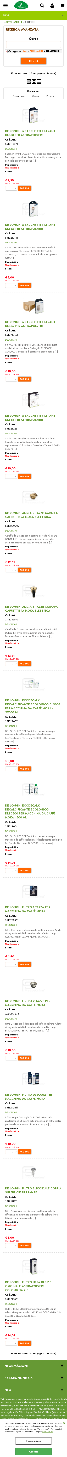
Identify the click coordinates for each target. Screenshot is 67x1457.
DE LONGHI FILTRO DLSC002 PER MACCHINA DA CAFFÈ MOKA (28, 1097)
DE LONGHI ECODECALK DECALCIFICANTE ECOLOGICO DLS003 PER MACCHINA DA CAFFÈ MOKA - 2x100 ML (32, 706)
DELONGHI (11, 149)
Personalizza (33, 1441)
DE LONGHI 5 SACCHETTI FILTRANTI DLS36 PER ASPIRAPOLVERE (30, 324)
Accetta (33, 1451)
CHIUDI (64, 1423)
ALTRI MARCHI (36, 51)
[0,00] (62, 5)
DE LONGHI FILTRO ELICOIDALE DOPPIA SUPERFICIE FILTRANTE (33, 1190)
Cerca (33, 38)
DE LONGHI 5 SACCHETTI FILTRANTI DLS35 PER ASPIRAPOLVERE (30, 227)
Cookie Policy (47, 1431)
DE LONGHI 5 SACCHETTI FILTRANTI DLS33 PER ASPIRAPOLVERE (30, 133)
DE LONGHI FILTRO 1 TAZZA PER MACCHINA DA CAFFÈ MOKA (27, 909)
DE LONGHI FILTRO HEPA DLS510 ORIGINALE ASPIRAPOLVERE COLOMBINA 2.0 (28, 1286)
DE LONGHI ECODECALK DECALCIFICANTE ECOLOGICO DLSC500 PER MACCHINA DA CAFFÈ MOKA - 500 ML (30, 811)
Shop (6, 15)
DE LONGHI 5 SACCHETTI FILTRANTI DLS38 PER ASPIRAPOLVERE (30, 418)
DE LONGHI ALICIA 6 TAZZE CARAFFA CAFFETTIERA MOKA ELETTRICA (31, 609)
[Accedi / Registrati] (52, 5)
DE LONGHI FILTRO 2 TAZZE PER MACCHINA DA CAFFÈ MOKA (27, 1003)
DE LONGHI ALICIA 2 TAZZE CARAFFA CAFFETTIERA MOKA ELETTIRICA (31, 515)
